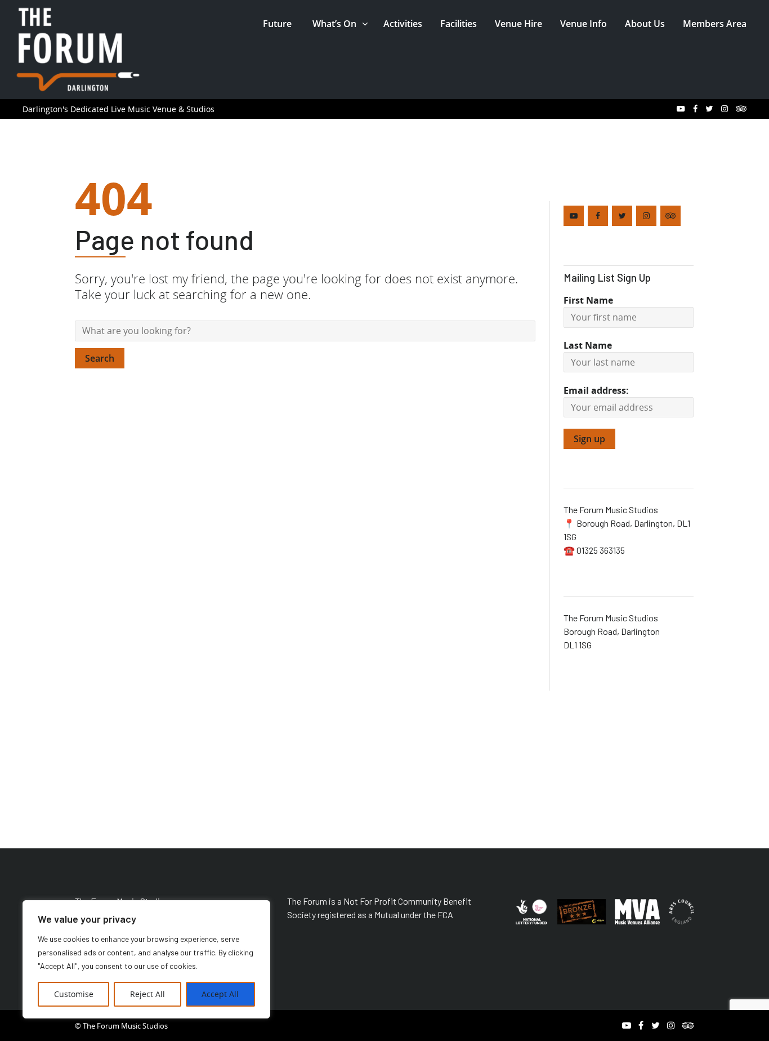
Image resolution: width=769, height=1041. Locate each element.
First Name (588, 300)
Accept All (220, 994)
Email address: (596, 390)
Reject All (147, 994)
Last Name (588, 345)
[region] (146, 959)
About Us (645, 23)
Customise (73, 994)
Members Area (714, 23)
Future (277, 23)
